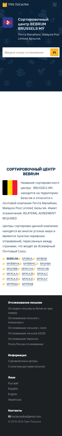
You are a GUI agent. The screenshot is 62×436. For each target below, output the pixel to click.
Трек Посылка (18, 4)
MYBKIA (27, 258)
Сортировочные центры (23, 361)
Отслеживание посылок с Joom (27, 328)
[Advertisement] (31, 126)
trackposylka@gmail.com (26, 416)
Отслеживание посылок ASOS (26, 333)
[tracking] (54, 52)
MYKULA (12, 274)
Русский (13, 383)
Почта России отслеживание (25, 344)
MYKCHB (43, 269)
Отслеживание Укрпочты (23, 338)
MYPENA (12, 284)
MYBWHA (13, 263)
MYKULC (42, 274)
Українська (14, 399)
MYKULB (27, 274)
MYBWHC (29, 263)
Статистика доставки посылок (26, 366)
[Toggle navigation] (54, 4)
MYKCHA (27, 269)
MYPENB (27, 284)
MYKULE (27, 279)
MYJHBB (12, 269)
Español (13, 388)
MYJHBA (45, 263)
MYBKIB (42, 258)
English (12, 394)
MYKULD (12, 279)
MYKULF (42, 279)
